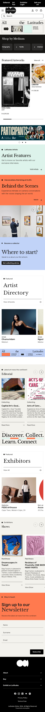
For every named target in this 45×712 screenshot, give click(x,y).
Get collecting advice (11, 263)
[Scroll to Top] (41, 701)
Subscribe (37, 652)
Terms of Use (22, 701)
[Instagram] (19, 694)
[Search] (4, 16)
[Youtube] (26, 693)
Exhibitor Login (23, 3)
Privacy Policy (22, 698)
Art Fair (13, 3)
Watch (36, 200)
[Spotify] (30, 694)
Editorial (6, 3)
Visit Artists (34, 169)
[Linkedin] (22, 694)
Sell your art (37, 3)
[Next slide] (41, 372)
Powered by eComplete (23, 708)
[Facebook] (15, 694)
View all (37, 60)
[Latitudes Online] (10, 10)
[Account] (33, 10)
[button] (41, 10)
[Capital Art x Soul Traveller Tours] (13, 402)
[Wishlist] (37, 10)
